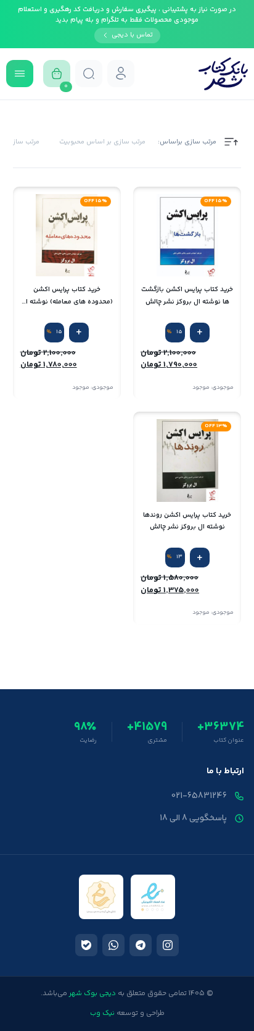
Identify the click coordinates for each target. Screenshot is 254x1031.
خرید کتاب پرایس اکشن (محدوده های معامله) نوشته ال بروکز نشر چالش (67, 295)
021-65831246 (199, 796)
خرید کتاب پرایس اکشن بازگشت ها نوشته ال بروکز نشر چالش (187, 295)
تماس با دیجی (132, 35)
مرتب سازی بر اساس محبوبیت (102, 142)
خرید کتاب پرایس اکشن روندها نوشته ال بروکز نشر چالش (187, 521)
